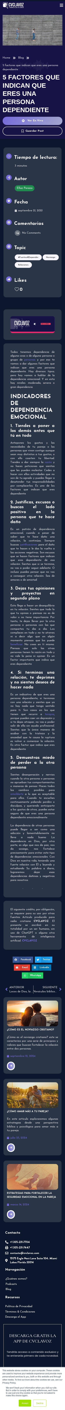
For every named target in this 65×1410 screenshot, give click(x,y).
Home (6, 57)
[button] (23, 960)
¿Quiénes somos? (16, 1278)
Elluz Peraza (24, 188)
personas (29, 359)
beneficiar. (16, 644)
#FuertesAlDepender (28, 257)
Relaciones (23, 265)
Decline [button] (39, 1403)
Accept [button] (25, 1403)
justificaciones (28, 544)
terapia (49, 714)
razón (48, 462)
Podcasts (11, 1284)
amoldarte (16, 794)
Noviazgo (50, 257)
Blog (21, 57)
